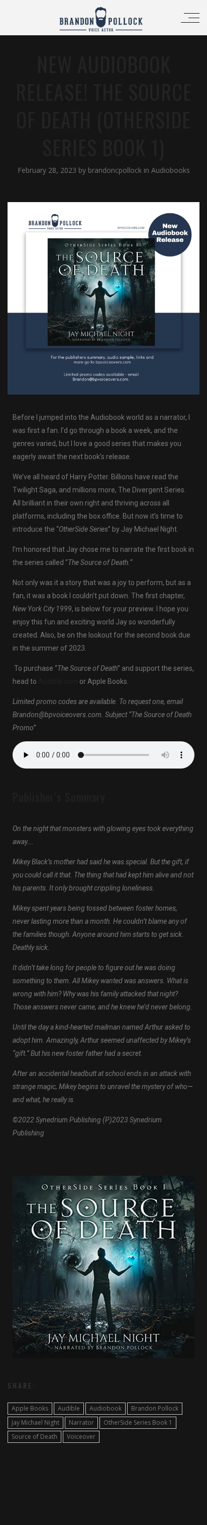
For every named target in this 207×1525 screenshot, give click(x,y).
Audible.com (57, 681)
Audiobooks (170, 170)
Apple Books (30, 1408)
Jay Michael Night (35, 1422)
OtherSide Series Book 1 (138, 1422)
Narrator (81, 1422)
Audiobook (105, 1408)
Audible (69, 1408)
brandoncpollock (116, 170)
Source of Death (34, 1436)
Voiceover (81, 1436)
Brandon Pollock (154, 1408)
